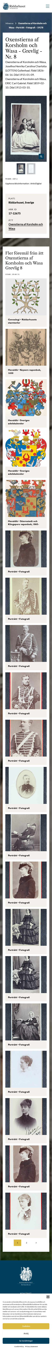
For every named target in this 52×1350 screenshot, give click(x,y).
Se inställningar (26, 1341)
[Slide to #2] (31, 168)
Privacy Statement (31, 1346)
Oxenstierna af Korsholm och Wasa (22, 45)
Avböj (26, 1333)
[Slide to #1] (21, 168)
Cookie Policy (19, 1346)
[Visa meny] (47, 6)
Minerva (9, 23)
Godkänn (26, 1326)
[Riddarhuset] (14, 6)
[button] (48, 1297)
